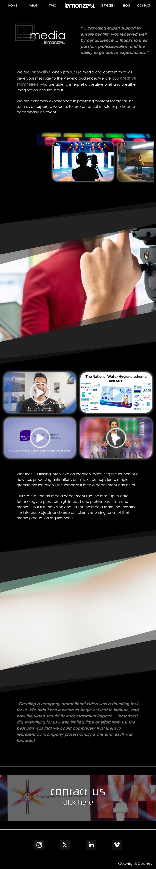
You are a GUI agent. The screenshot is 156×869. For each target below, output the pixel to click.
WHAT (33, 5)
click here (78, 803)
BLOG (126, 5)
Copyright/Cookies (135, 863)
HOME (12, 5)
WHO (52, 5)
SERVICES (106, 5)
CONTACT (143, 5)
